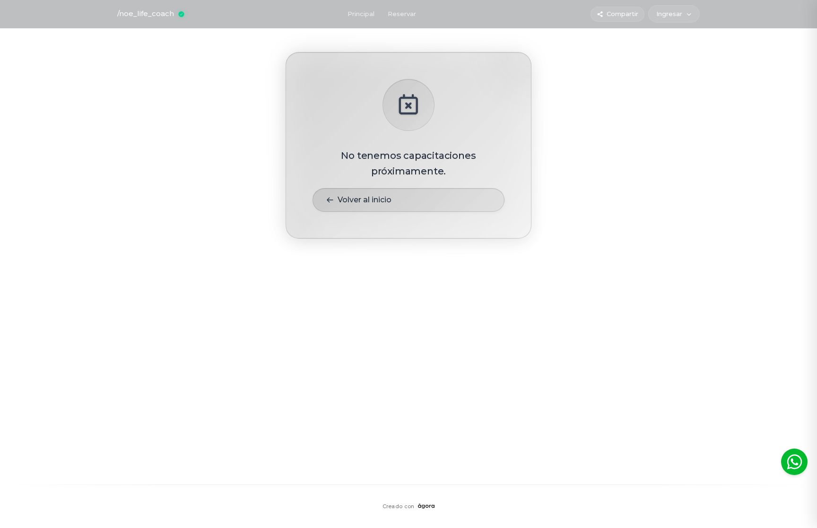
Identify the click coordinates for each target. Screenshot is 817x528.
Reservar (402, 13)
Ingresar (669, 13)
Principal (361, 13)
